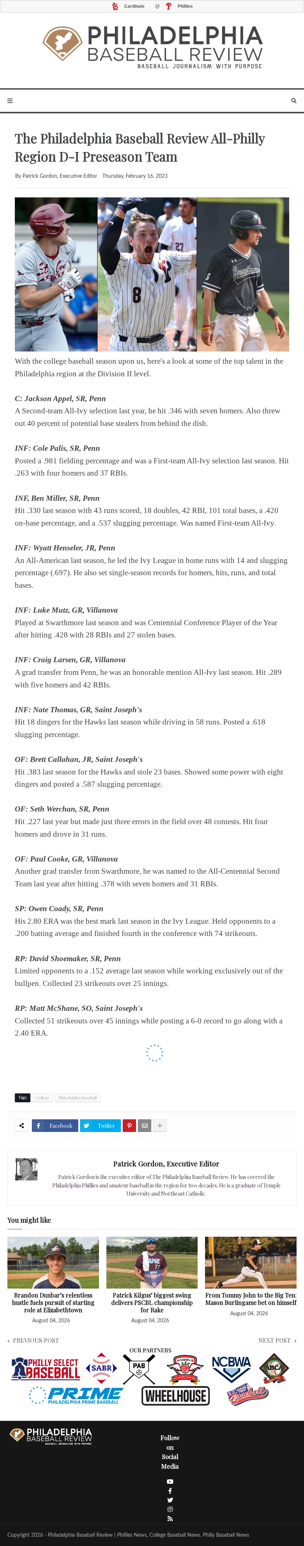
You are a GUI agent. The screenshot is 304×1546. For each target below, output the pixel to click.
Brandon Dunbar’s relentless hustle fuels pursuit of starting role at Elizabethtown (53, 1302)
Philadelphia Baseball (78, 1097)
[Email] (144, 1125)
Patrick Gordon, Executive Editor (166, 1163)
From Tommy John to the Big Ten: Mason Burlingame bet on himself (251, 1299)
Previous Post (36, 1340)
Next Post (274, 1340)
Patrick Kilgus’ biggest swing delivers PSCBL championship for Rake (152, 1302)
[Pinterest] (129, 1125)
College (42, 1097)
